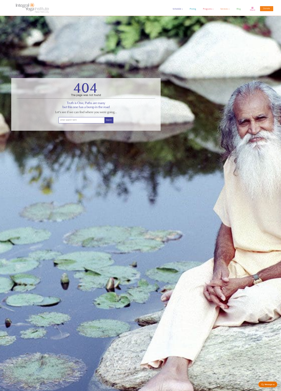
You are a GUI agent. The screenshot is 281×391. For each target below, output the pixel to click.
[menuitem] (177, 9)
